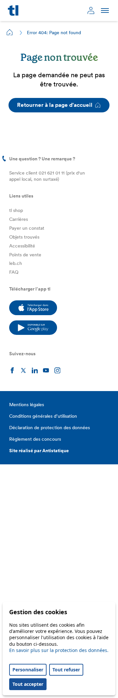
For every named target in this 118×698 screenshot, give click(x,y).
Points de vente (25, 254)
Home (10, 32)
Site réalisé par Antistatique (39, 450)
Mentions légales (26, 404)
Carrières (18, 219)
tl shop (16, 210)
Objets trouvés (24, 237)
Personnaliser (27, 669)
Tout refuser (66, 669)
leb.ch (15, 263)
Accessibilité (22, 245)
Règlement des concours (35, 439)
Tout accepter (27, 684)
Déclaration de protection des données (49, 427)
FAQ (13, 272)
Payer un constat (26, 228)
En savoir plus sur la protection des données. (58, 650)
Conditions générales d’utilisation (43, 416)
